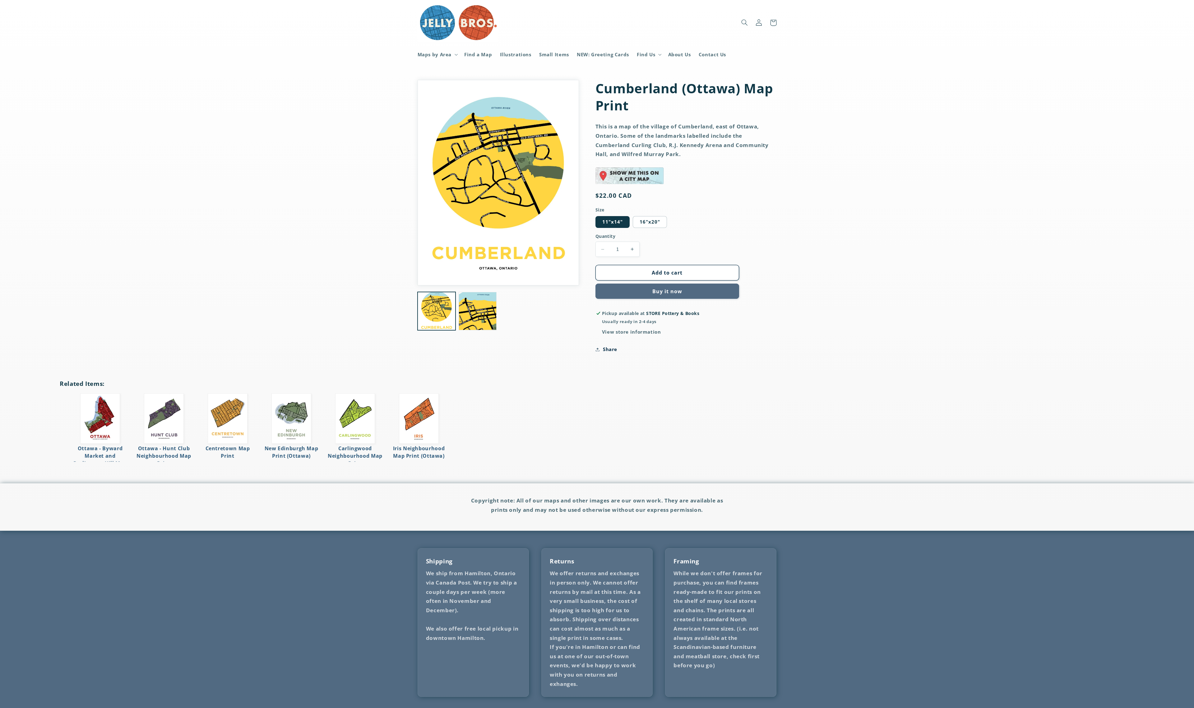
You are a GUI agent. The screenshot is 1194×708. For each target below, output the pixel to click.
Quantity (605, 236)
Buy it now (667, 291)
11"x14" (612, 222)
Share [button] (610, 349)
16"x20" (650, 222)
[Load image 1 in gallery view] (437, 311)
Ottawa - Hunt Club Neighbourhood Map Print (164, 456)
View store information (631, 332)
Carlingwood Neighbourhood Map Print (355, 456)
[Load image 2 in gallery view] (478, 311)
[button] (437, 54)
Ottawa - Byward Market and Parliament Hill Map (100, 456)
